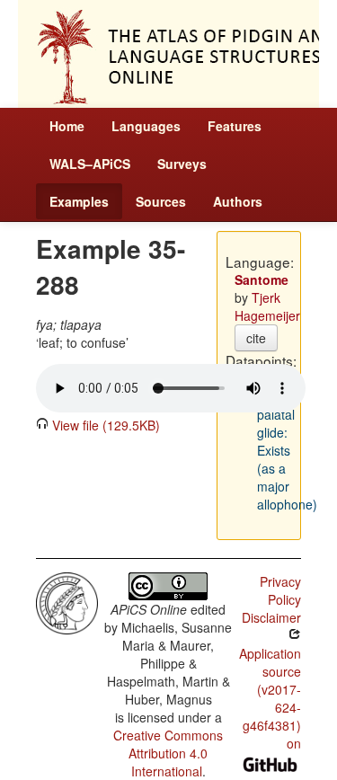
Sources (161, 201)
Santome (261, 279)
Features (235, 126)
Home (66, 126)
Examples (79, 201)
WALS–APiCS (89, 164)
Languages (146, 126)
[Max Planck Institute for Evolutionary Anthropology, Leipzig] (67, 601)
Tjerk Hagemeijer (267, 306)
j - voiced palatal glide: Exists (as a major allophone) (287, 441)
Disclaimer (271, 617)
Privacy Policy (280, 590)
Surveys (182, 164)
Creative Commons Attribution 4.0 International (168, 753)
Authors (237, 201)
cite (256, 338)
